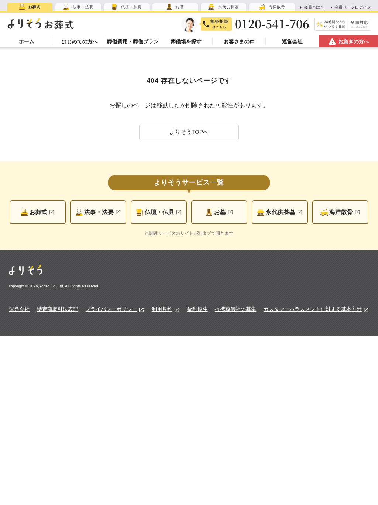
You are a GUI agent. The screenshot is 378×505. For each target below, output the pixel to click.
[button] (189, 132)
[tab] (29, 7)
